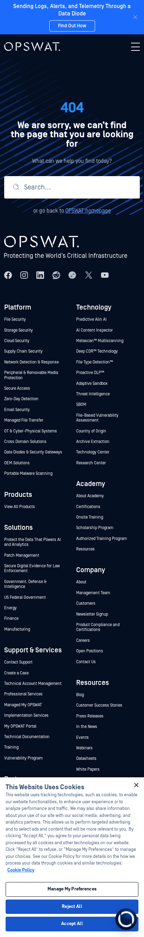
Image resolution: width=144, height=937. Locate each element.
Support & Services (33, 650)
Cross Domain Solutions (25, 441)
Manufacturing (17, 629)
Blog (80, 695)
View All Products (19, 507)
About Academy (90, 496)
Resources (85, 549)
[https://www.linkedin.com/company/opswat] (40, 275)
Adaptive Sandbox (92, 383)
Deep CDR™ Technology (97, 351)
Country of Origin (91, 431)
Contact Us (86, 662)
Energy (10, 608)
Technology (93, 307)
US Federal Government (25, 597)
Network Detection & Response (31, 362)
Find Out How (72, 26)
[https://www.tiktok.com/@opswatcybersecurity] (73, 275)
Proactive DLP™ (90, 372)
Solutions (18, 528)
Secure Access (17, 388)
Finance (11, 618)
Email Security (17, 410)
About (81, 582)
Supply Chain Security (23, 351)
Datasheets (86, 758)
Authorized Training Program (101, 538)
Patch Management (21, 555)
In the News (86, 726)
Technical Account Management (33, 683)
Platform (17, 307)
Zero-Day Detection (21, 399)
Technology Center (92, 452)
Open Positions (89, 651)
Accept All (71, 923)
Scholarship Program (94, 528)
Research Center (91, 463)
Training (11, 747)
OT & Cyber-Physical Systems (30, 431)
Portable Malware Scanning (28, 473)
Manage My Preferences (72, 889)
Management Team (93, 593)
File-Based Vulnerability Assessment (97, 418)
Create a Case (16, 673)
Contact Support (18, 662)
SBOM (81, 404)
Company (90, 570)
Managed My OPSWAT (23, 705)
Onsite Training (89, 517)
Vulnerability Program (23, 758)
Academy (90, 484)
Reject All (72, 906)
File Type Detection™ (95, 362)
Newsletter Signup (92, 614)
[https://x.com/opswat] (89, 275)
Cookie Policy (20, 870)
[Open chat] (126, 919)
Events (82, 737)
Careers (83, 640)
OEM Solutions (17, 463)
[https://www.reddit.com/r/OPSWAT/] (56, 275)
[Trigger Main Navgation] (135, 46)
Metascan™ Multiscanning (100, 341)
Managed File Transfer (23, 420)
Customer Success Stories (99, 705)
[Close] (135, 17)
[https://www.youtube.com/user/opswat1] (105, 275)
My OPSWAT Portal (20, 726)
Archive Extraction (92, 441)
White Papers (88, 769)
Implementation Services (26, 715)
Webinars (84, 748)
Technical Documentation (27, 737)
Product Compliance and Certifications (98, 627)
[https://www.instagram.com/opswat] (24, 275)
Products (18, 495)
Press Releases (89, 716)
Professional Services (23, 694)
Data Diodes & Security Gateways (33, 452)
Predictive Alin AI (91, 319)
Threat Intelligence (93, 394)
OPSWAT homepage (88, 211)
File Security (15, 319)
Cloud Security (16, 341)
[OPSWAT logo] (32, 46)
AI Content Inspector (94, 330)
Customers (85, 603)
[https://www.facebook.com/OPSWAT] (8, 275)
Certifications (88, 507)
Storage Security (18, 330)
